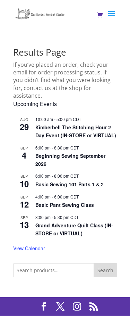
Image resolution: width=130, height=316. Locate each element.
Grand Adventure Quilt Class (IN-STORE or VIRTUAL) (74, 229)
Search (105, 270)
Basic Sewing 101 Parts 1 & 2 (69, 184)
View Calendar (29, 248)
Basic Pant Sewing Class (64, 204)
